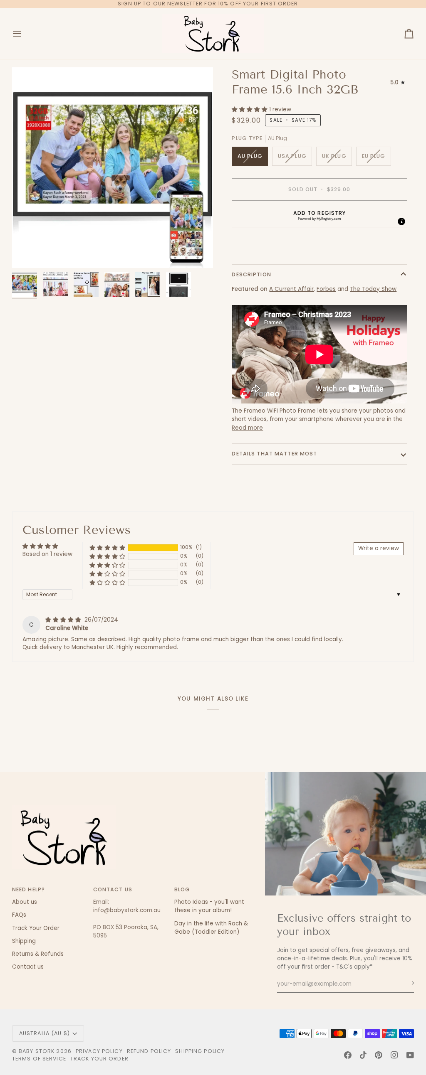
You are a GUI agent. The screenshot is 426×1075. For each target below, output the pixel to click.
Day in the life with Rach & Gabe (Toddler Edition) (211, 928)
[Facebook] (348, 1055)
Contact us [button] (112, 889)
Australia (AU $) (44, 1033)
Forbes (326, 289)
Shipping (24, 941)
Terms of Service (39, 1058)
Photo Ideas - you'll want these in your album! (209, 906)
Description (251, 274)
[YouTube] (410, 1055)
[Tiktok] (363, 1055)
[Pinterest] (378, 1055)
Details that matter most (274, 453)
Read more (247, 428)
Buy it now (319, 244)
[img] (64, 620)
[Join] (407, 982)
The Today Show (373, 289)
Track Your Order (35, 928)
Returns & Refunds (38, 954)
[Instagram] (394, 1055)
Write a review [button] (378, 548)
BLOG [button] (182, 889)
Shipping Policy (200, 1051)
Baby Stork (36, 1051)
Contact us (28, 967)
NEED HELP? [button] (28, 889)
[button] (250, 109)
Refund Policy (149, 1051)
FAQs (19, 915)
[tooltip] (401, 221)
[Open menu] (24, 33)
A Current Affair (291, 289)
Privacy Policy (99, 1051)
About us (24, 902)
